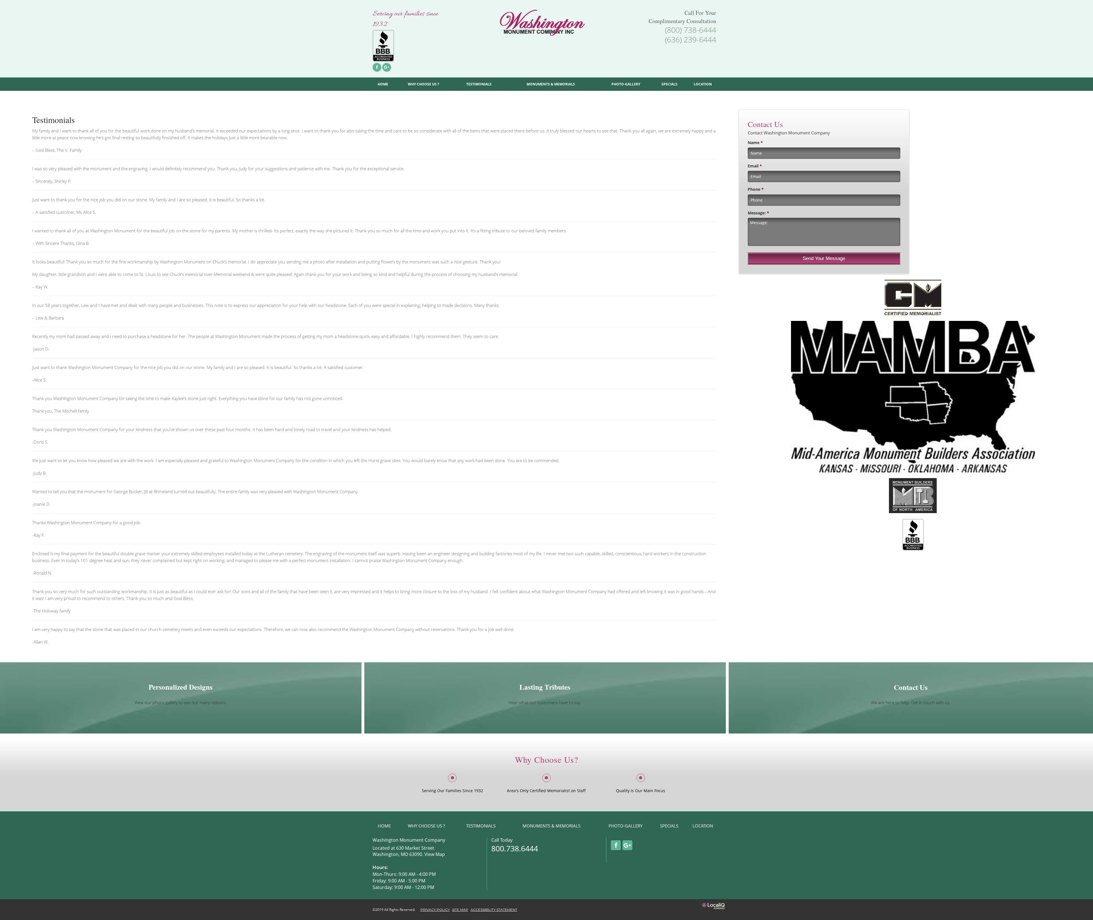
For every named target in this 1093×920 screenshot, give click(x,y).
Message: (758, 213)
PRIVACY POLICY (435, 909)
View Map (434, 854)
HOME (383, 84)
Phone (756, 189)
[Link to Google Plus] (386, 67)
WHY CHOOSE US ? (423, 84)
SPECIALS (669, 84)
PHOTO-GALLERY (625, 84)
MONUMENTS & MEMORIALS (551, 84)
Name (755, 142)
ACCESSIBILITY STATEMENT (494, 909)
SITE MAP (460, 909)
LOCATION (703, 84)
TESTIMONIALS (479, 84)
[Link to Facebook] (377, 67)
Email (755, 166)
